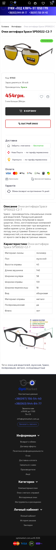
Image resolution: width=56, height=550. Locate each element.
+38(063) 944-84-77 (17, 12)
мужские (36, 365)
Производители (28, 470)
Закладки (28, 525)
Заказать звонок (28, 424)
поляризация (8, 368)
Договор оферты (28, 447)
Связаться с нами (28, 465)
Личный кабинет (28, 516)
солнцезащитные (35, 368)
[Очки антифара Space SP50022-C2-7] (28, 54)
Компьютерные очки (28, 488)
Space (45, 365)
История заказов (28, 521)
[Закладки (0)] (43, 3)
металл (21, 368)
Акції (28, 474)
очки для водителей (19, 365)
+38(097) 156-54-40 (38, 12)
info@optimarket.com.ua (28, 419)
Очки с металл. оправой (28, 493)
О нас (28, 456)
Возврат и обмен (28, 442)
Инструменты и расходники (28, 502)
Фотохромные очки (28, 497)
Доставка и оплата (28, 460)
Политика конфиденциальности (28, 451)
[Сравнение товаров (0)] (35, 3)
